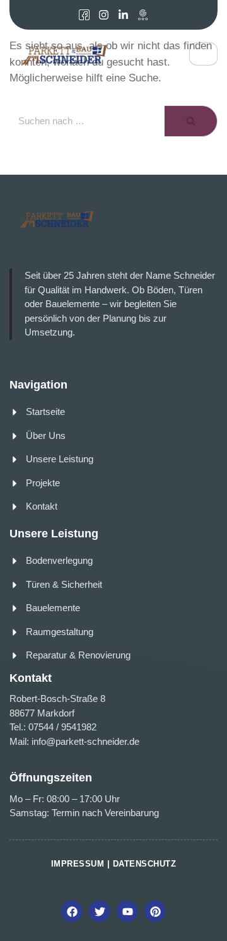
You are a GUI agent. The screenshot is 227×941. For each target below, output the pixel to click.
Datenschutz (145, 863)
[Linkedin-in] (123, 14)
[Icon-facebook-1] (84, 14)
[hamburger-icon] (203, 54)
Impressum (78, 863)
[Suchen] (191, 121)
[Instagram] (103, 14)
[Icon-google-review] (142, 14)
